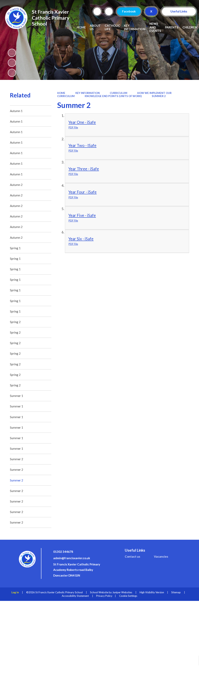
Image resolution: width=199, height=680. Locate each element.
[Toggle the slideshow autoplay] (12, 53)
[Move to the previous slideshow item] (12, 63)
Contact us (132, 556)
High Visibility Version (152, 592)
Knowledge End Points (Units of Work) (113, 96)
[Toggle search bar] (97, 11)
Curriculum (118, 92)
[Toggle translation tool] (109, 11)
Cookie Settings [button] (128, 595)
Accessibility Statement (75, 595)
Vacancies (161, 556)
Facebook (128, 11)
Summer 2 (159, 96)
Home (61, 92)
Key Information (87, 92)
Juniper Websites (122, 592)
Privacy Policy (104, 595)
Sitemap (176, 592)
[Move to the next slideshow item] (12, 73)
